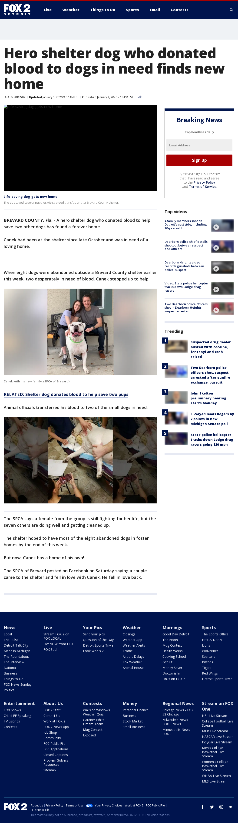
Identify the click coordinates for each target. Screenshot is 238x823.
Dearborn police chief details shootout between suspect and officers (186, 245)
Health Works (172, 651)
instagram (221, 807)
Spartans (208, 656)
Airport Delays (133, 656)
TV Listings (12, 721)
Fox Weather (132, 662)
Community (52, 738)
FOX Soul (50, 649)
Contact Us (51, 715)
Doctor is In (171, 673)
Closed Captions (55, 754)
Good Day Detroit (175, 634)
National (10, 667)
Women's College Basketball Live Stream (215, 765)
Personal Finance (136, 710)
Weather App (132, 639)
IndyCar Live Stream (217, 742)
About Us (53, 703)
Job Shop (50, 732)
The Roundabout (16, 656)
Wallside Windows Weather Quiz (96, 712)
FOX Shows (12, 710)
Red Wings (210, 673)
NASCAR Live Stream (218, 736)
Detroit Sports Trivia (98, 645)
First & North (212, 639)
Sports (209, 627)
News (9, 627)
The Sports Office (215, 634)
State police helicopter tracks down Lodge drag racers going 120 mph (212, 439)
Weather (132, 627)
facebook (202, 807)
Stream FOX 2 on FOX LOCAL (56, 636)
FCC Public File (54, 743)
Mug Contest (172, 645)
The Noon (170, 639)
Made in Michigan (17, 651)
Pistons (207, 662)
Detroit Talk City (16, 645)
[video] (222, 225)
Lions (206, 645)
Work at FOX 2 (54, 721)
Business (10, 673)
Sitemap (49, 770)
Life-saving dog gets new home (30, 196)
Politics (9, 690)
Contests (10, 727)
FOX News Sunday (17, 684)
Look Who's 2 (93, 651)
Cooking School (174, 656)
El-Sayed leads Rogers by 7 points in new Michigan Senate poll (212, 419)
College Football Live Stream (217, 723)
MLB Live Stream (215, 731)
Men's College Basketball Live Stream (213, 751)
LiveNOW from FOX (58, 644)
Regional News (178, 703)
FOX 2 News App (56, 727)
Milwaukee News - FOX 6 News (176, 722)
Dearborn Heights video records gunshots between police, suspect (184, 266)
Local (8, 634)
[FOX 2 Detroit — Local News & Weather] (19, 9)
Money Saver (172, 667)
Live (47, 627)
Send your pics (94, 634)
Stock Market (133, 721)
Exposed (89, 735)
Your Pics (92, 627)
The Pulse (11, 639)
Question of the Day (98, 639)
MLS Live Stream (215, 781)
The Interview (14, 662)
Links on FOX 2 (173, 679)
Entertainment (19, 703)
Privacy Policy (204, 182)
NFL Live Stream (214, 715)
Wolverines (210, 651)
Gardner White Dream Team (94, 722)
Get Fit (167, 662)
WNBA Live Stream (216, 775)
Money (130, 703)
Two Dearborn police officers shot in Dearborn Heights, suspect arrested (186, 307)
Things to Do (13, 679)
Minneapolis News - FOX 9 (177, 731)
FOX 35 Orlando (14, 97)
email (230, 807)
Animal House (133, 667)
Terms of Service (202, 186)
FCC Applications (56, 749)
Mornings (172, 627)
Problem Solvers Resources (55, 762)
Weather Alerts (134, 645)
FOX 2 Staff (51, 710)
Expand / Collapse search (231, 10)
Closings (129, 634)
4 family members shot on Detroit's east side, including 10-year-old (186, 224)
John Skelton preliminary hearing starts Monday (208, 398)
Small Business (134, 727)
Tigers (206, 667)
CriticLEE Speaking (17, 715)
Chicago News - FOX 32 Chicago (177, 712)
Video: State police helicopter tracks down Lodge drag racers (186, 287)
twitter (212, 807)
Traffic (127, 651)
